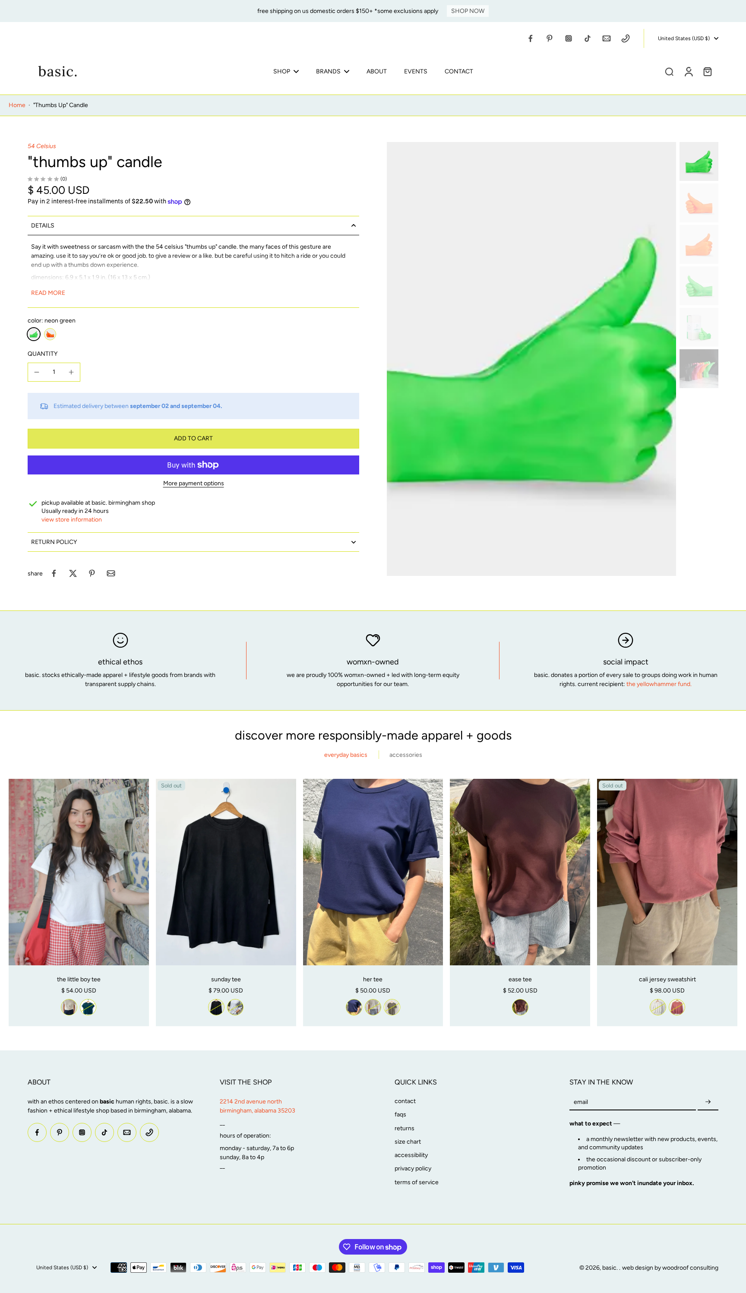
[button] (193, 439)
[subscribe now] (708, 1102)
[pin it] (91, 573)
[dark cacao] (520, 1007)
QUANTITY (42, 353)
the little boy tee (79, 979)
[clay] (677, 1007)
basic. (610, 1267)
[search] (669, 71)
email (581, 1102)
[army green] (392, 1007)
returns (404, 1128)
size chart (408, 1141)
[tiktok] (587, 38)
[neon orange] (50, 334)
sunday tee (226, 979)
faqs (400, 1114)
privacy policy (413, 1168)
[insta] (568, 38)
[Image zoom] (531, 359)
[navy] (354, 1007)
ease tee (520, 979)
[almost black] (216, 1007)
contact (405, 1101)
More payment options (193, 484)
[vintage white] (69, 1007)
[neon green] (34, 334)
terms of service (417, 1182)
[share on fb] (53, 573)
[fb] (530, 38)
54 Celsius (42, 146)
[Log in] (688, 71)
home (17, 105)
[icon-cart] (707, 71)
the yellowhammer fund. (659, 684)
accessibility (411, 1155)
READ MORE (48, 293)
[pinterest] (549, 38)
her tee (372, 979)
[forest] (88, 1007)
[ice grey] (235, 1007)
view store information (71, 519)
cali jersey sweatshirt (667, 979)
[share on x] (72, 573)
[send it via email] (110, 573)
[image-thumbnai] (699, 161)
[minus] (36, 372)
